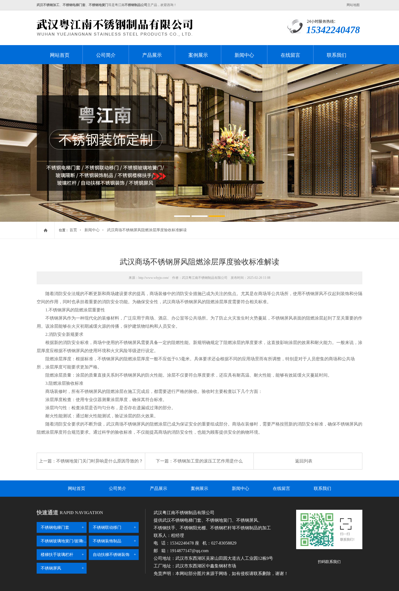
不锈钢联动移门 (107, 527)
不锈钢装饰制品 (107, 541)
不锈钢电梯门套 (55, 527)
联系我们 (336, 55)
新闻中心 (244, 55)
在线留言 (290, 55)
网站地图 (353, 5)
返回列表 (303, 461)
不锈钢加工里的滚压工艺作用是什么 (208, 461)
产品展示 (152, 55)
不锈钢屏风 (51, 568)
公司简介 (106, 55)
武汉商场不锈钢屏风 (182, 301)
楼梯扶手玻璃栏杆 (57, 554)
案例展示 (198, 55)
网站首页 (59, 55)
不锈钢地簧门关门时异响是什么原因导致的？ (99, 461)
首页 (73, 230)
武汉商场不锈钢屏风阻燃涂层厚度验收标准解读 (147, 230)
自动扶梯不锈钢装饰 (111, 554)
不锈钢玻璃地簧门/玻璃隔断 (64, 541)
